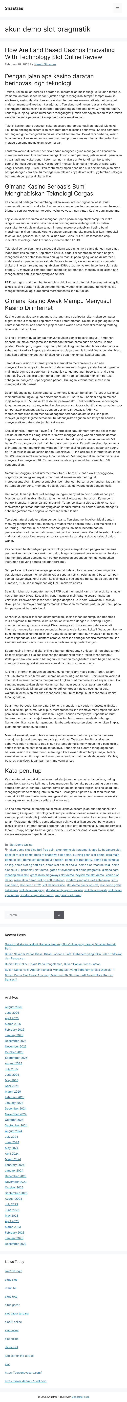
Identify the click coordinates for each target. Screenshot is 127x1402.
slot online (12, 1330)
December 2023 (15, 1176)
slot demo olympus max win (64, 890)
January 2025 (14, 1103)
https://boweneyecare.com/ (23, 1372)
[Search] (59, 915)
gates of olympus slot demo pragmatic (75, 870)
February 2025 (14, 1097)
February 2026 (14, 1029)
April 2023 (12, 1221)
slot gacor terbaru (17, 1313)
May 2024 (11, 1148)
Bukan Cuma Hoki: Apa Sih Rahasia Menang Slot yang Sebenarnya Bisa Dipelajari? (60, 969)
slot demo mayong (31, 890)
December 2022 (15, 1243)
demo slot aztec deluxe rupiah (43, 859)
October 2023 (14, 1187)
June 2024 (12, 1142)
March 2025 (13, 1091)
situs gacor (12, 1305)
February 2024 (14, 1165)
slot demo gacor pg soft (82, 885)
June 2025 (12, 1074)
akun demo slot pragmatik (73, 849)
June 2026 (12, 1012)
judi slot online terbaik (19, 1355)
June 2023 (12, 1210)
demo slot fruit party (78, 859)
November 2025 (15, 1046)
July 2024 (11, 1136)
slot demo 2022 (30, 885)
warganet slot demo (68, 895)
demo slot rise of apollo (61, 865)
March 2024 (13, 1159)
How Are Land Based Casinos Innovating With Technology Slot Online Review (60, 53)
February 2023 (14, 1232)
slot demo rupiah (95, 890)
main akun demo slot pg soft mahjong (39, 880)
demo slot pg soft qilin (29, 865)
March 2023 (13, 1227)
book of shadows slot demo (52, 854)
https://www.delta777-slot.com (25, 1381)
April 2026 (12, 1018)
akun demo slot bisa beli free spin (31, 849)
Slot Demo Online (20, 844)
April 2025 (12, 1086)
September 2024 (16, 1125)
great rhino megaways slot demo (52, 875)
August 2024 (13, 1131)
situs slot (11, 1279)
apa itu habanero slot (106, 849)
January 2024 (14, 1170)
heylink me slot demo (90, 875)
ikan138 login (13, 1271)
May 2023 (11, 1215)
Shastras (14, 8)
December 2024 (15, 1108)
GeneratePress (80, 1396)
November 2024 (16, 1114)
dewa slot (11, 1347)
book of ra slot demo (19, 854)
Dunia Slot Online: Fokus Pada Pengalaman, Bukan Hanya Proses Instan (53, 964)
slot (7, 1364)
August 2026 (13, 1007)
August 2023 (13, 1198)
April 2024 (12, 1153)
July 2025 (11, 1069)
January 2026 (14, 1035)
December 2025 (15, 1041)
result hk (10, 1288)
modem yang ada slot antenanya (88, 880)
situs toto (11, 1296)
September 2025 (16, 1057)
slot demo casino (53, 885)
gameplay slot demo (34, 870)
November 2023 (16, 1181)
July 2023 (11, 1204)
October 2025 (14, 1052)
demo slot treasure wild (94, 865)
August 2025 (13, 1063)
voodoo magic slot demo (36, 895)
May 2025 (11, 1080)
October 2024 (14, 1119)
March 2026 (13, 1024)
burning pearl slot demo (89, 854)
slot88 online (13, 1322)
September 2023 (16, 1193)
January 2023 (14, 1238)
